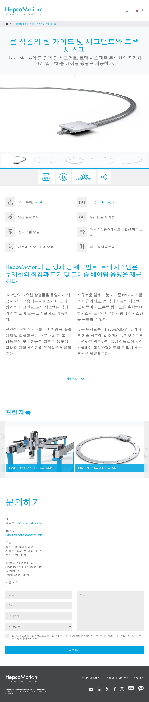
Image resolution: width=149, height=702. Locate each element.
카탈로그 (46, 179)
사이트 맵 (109, 678)
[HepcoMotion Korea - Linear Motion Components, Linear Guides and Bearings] (23, 11)
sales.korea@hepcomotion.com (23, 534)
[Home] (6, 24)
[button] (16, 160)
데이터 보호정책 (91, 678)
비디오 (63, 179)
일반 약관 (124, 678)
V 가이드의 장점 (84, 179)
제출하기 (74, 649)
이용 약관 (138, 678)
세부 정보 (72, 378)
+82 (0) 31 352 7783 (29, 522)
